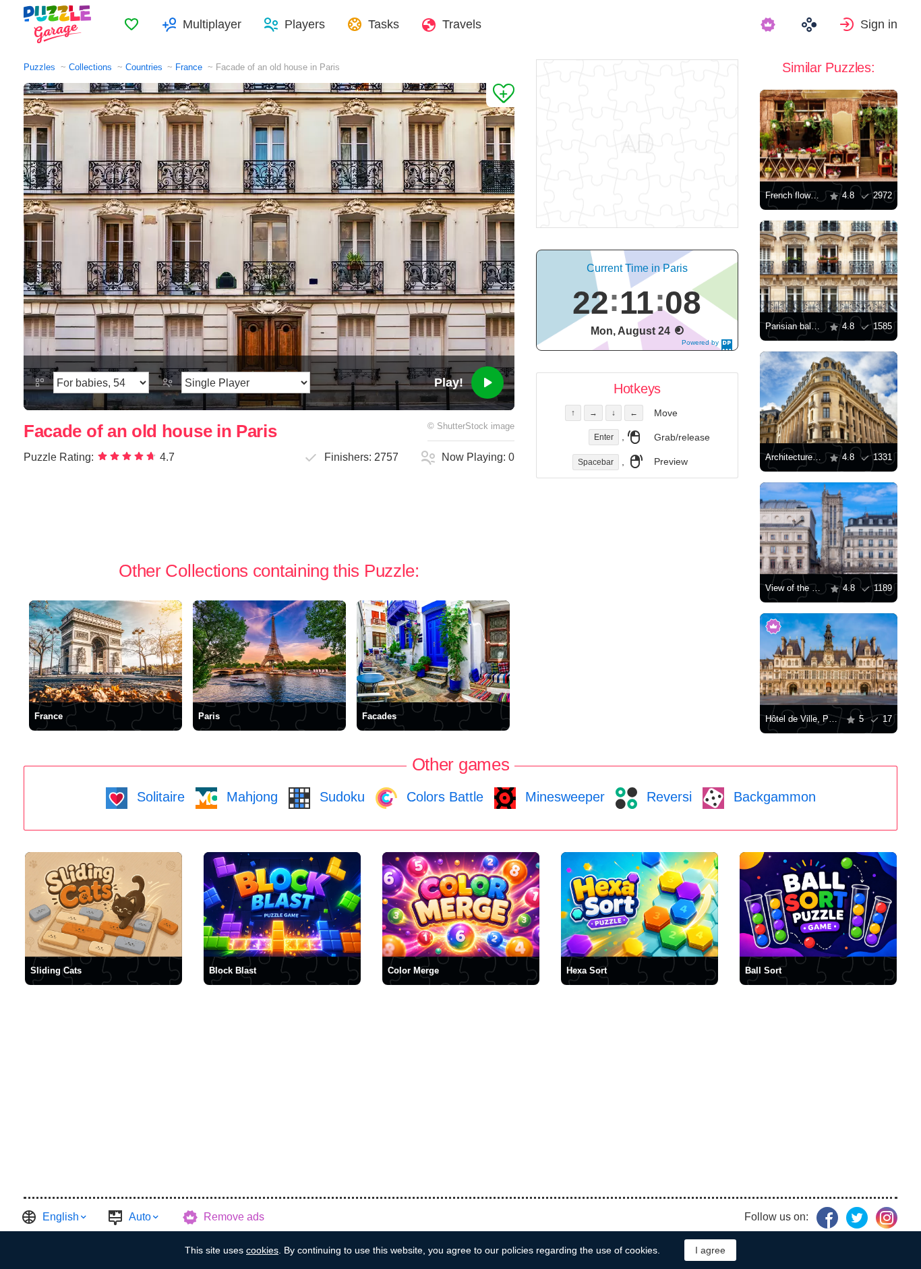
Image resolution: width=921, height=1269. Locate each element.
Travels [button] (461, 24)
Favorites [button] (131, 24)
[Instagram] (886, 1218)
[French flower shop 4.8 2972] (828, 135)
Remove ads (234, 1216)
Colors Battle (443, 796)
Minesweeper (563, 796)
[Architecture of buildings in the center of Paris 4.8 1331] (828, 397)
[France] (105, 651)
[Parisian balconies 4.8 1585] (828, 266)
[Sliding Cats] (103, 904)
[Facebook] (827, 1218)
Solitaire (159, 796)
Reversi (667, 796)
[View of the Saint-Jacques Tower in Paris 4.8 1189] (828, 528)
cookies (262, 1250)
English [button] (60, 1216)
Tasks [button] (383, 24)
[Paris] (269, 651)
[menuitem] (131, 24)
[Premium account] (769, 24)
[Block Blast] (282, 904)
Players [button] (305, 24)
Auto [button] (140, 1216)
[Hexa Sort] (639, 904)
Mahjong (250, 796)
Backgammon (773, 796)
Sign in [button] (878, 24)
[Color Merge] (460, 904)
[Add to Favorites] (500, 95)
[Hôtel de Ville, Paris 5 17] (828, 659)
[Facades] (433, 651)
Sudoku (340, 796)
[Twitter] (857, 1218)
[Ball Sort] (818, 904)
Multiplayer (212, 24)
